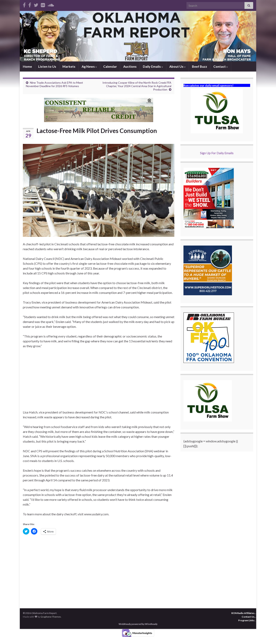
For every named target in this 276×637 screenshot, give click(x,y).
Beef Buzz (199, 66)
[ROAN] (24, 4)
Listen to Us (47, 66)
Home (27, 66)
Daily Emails (152, 66)
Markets (68, 66)
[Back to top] (267, 628)
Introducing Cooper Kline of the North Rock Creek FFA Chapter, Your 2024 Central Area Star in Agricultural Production (136, 86)
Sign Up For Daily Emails (217, 153)
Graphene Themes (51, 616)
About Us (176, 66)
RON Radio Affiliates (242, 613)
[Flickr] (43, 4)
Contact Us (248, 616)
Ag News (88, 66)
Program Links (246, 620)
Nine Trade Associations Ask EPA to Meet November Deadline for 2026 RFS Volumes (54, 84)
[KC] (29, 4)
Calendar (110, 66)
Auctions (130, 66)
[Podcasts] (51, 4)
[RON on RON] (36, 4)
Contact (219, 66)
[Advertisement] (98, 381)
